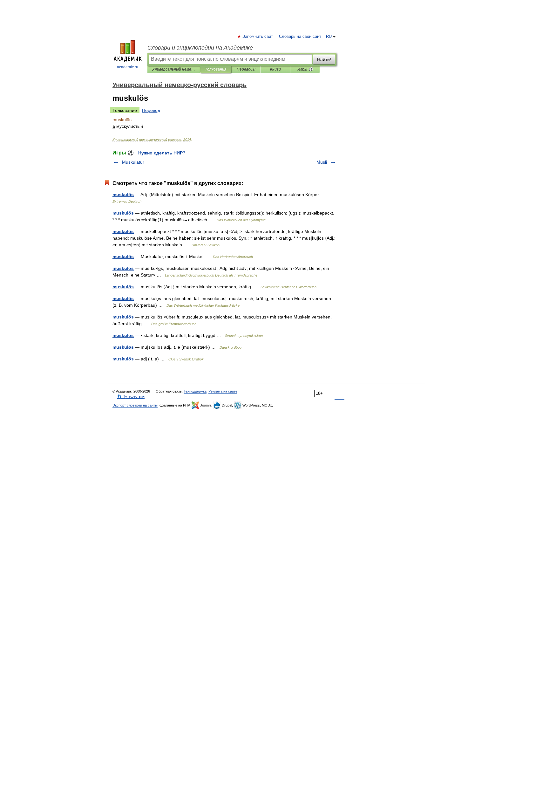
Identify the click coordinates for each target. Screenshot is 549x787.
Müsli (321, 162)
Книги (275, 69)
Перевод (151, 110)
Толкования (215, 69)
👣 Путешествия (131, 396)
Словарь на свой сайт (300, 36)
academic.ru (127, 67)
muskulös (123, 194)
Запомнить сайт (258, 36)
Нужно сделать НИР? (162, 152)
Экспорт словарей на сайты (135, 405)
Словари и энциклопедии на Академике (200, 47)
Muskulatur (133, 162)
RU (329, 36)
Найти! (324, 59)
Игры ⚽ (305, 69)
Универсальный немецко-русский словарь (173, 69)
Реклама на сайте (222, 391)
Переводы (246, 69)
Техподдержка (195, 391)
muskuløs (123, 347)
